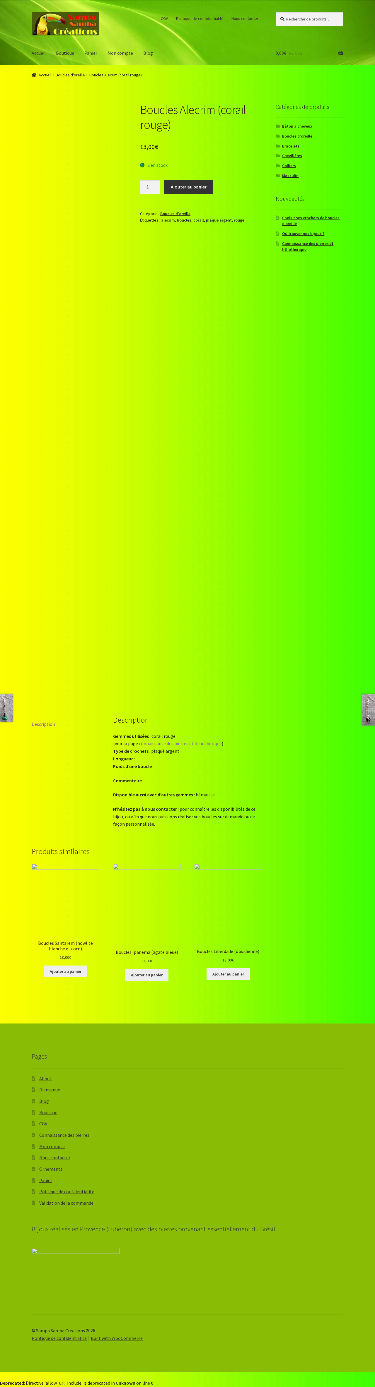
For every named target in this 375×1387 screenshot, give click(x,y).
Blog (148, 53)
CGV (164, 18)
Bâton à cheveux (297, 126)
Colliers (289, 165)
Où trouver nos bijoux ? (303, 233)
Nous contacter (244, 18)
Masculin (290, 175)
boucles (184, 220)
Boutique (65, 53)
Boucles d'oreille (70, 75)
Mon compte (120, 53)
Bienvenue (49, 1090)
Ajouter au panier (189, 187)
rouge (239, 220)
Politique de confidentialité (200, 18)
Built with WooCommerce (117, 1338)
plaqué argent (219, 220)
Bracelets (290, 146)
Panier (90, 53)
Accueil (39, 53)
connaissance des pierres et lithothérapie (180, 743)
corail (198, 220)
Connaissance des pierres (64, 1135)
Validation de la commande (66, 1203)
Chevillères (292, 155)
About (45, 1078)
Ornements (50, 1169)
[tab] (65, 724)
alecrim (168, 220)
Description (43, 724)
